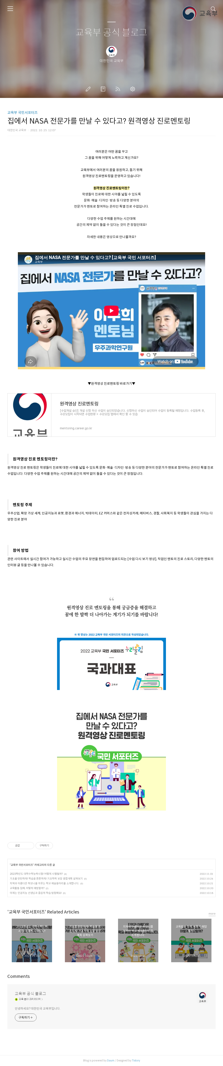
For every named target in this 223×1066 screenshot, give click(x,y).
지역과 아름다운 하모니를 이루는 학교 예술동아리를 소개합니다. (44, 883)
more (212, 913)
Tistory (136, 1060)
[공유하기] (24, 845)
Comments (18, 976)
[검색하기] (213, 8)
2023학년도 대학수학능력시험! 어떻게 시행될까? (36, 873)
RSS (118, 89)
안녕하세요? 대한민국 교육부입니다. (37, 1009)
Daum (110, 1060)
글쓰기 (89, 89)
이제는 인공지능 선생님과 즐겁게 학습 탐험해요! (36, 893)
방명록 (104, 89)
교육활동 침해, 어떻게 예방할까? (27, 888)
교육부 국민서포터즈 (22, 112)
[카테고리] (10, 8)
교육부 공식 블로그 (111, 32)
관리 (133, 89)
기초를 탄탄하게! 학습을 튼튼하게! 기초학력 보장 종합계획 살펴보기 (46, 878)
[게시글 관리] (29, 845)
